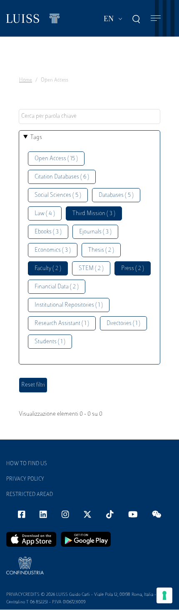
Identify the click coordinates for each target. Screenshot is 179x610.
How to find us (26, 463)
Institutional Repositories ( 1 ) (69, 305)
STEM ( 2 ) (91, 268)
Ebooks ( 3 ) (48, 232)
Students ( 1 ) (50, 342)
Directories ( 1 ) (123, 323)
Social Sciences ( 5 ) (58, 195)
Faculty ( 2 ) (48, 268)
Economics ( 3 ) (53, 250)
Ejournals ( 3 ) (95, 232)
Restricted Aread (29, 494)
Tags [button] (36, 137)
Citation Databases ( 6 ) (62, 177)
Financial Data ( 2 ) (57, 287)
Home (25, 80)
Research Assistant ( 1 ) (62, 323)
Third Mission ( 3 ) (93, 214)
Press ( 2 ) (132, 268)
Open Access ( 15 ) (56, 159)
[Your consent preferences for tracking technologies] (164, 595)
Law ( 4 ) (45, 214)
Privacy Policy (25, 479)
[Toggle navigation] (156, 18)
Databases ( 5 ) (116, 195)
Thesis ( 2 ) (101, 250)
